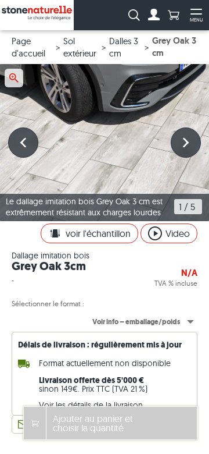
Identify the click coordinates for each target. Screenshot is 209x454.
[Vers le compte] (154, 15)
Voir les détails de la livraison (91, 405)
